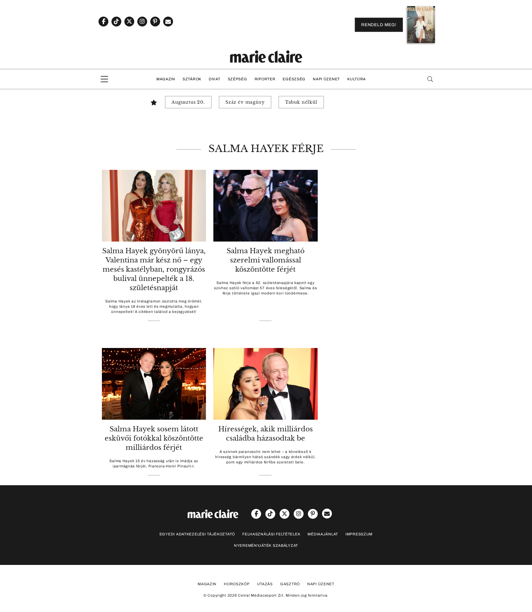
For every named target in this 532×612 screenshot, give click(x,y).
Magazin (165, 79)
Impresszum (359, 534)
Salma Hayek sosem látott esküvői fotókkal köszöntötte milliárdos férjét (154, 438)
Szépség (237, 79)
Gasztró (290, 584)
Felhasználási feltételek (271, 534)
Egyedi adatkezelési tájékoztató (197, 534)
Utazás (265, 584)
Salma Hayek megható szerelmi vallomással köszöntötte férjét (265, 260)
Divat (214, 79)
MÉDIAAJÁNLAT (323, 534)
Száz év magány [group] (245, 102)
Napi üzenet (326, 79)
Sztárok (192, 79)
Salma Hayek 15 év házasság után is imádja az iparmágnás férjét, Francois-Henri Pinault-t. (153, 463)
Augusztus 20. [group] (188, 102)
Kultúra (356, 79)
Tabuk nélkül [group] (301, 102)
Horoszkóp (236, 584)
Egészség (294, 79)
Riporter (265, 79)
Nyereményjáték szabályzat (266, 545)
